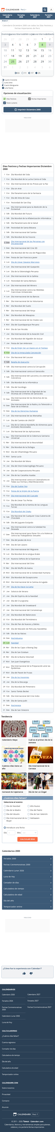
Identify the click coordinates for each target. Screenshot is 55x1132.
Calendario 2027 (35, 16)
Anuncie (5, 1107)
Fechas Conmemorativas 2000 (17, 864)
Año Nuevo (35, 806)
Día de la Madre (13, 810)
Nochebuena (17, 638)
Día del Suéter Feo (19, 486)
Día (5, 832)
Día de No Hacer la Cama (22, 586)
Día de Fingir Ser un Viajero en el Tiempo (29, 348)
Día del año (9, 900)
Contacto (5, 1101)
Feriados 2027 (48, 16)
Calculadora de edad (13, 894)
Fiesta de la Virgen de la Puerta (25, 491)
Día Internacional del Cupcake (24, 495)
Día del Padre (36, 810)
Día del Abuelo (12, 814)
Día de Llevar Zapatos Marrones (25, 262)
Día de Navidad (13, 806)
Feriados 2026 (21, 16)
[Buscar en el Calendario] (44, 9)
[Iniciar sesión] (51, 9)
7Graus (26, 1121)
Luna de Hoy (9, 876)
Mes (19, 832)
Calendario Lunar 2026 (14, 870)
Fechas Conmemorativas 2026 (12, 1008)
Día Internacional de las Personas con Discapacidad (28, 242)
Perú (23, 9)
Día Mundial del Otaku (21, 511)
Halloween (35, 818)
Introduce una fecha (15, 827)
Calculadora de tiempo (14, 888)
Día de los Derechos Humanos (24, 411)
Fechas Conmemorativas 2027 (39, 1007)
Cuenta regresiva (8, 1042)
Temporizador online (13, 906)
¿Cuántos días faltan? (15, 798)
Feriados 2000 (10, 858)
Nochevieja (16, 705)
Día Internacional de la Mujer (16, 819)
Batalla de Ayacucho (20, 362)
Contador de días (11, 882)
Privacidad (6, 1094)
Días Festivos (11, 99)
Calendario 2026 (7, 16)
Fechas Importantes (39, 99)
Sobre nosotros (8, 1088)
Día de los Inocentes (20, 677)
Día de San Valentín (39, 814)
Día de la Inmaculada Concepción (26, 352)
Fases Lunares (12, 103)
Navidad (15, 643)
